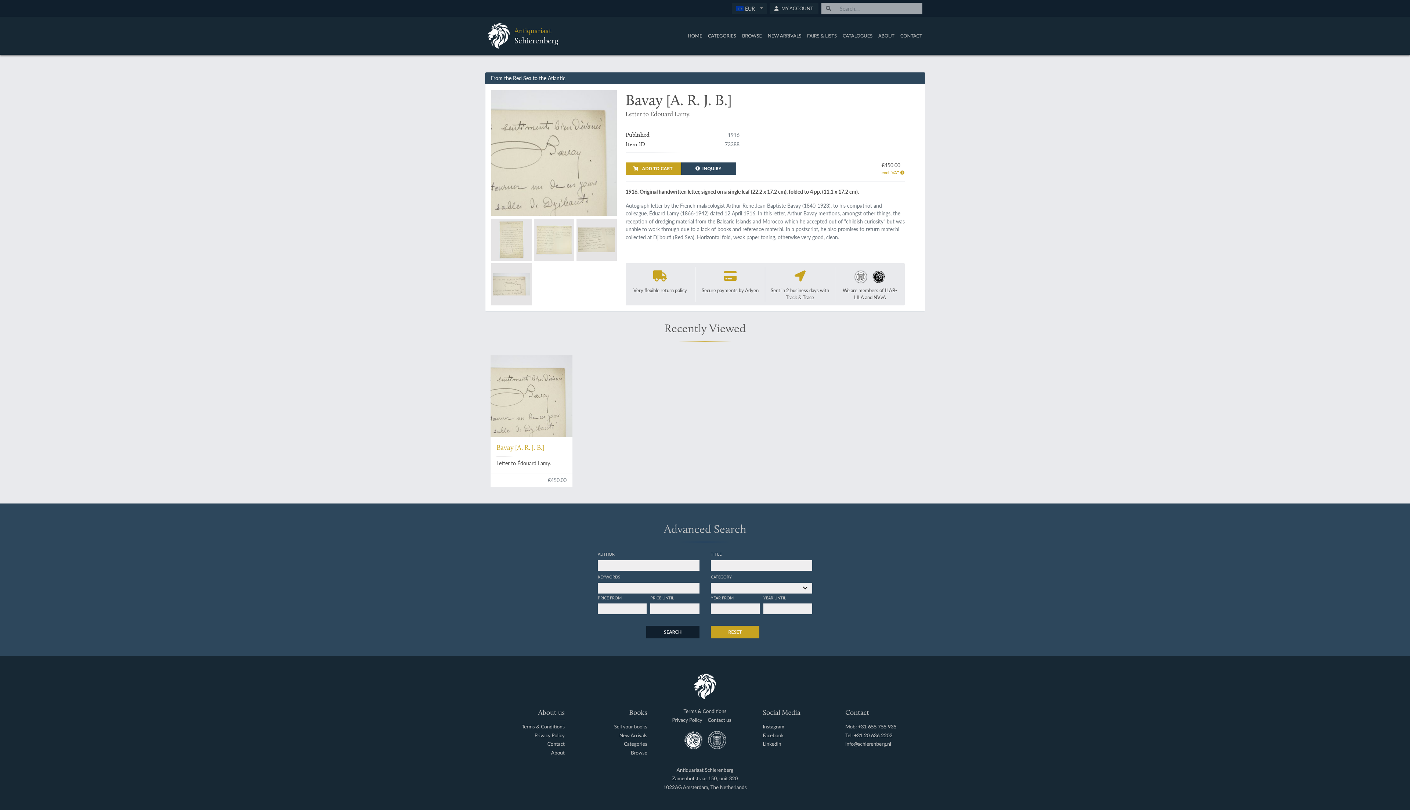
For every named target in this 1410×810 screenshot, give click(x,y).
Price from (610, 598)
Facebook (773, 735)
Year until (774, 598)
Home (695, 35)
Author (606, 554)
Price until (662, 598)
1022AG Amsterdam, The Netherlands (704, 787)
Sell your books (630, 726)
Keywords (609, 577)
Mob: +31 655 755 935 (871, 726)
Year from (722, 598)
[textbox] (749, 8)
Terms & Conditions (543, 726)
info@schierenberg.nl (868, 744)
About (886, 35)
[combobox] (749, 8)
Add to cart (657, 168)
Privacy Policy (550, 735)
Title (716, 554)
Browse (752, 35)
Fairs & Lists (822, 35)
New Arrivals (785, 35)
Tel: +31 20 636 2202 (869, 735)
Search (673, 632)
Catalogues (857, 35)
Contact (911, 35)
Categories (722, 35)
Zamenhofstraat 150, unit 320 (705, 778)
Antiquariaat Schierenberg (705, 770)
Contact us (719, 720)
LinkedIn (772, 744)
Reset (735, 632)
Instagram (773, 726)
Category (721, 577)
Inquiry (712, 168)
